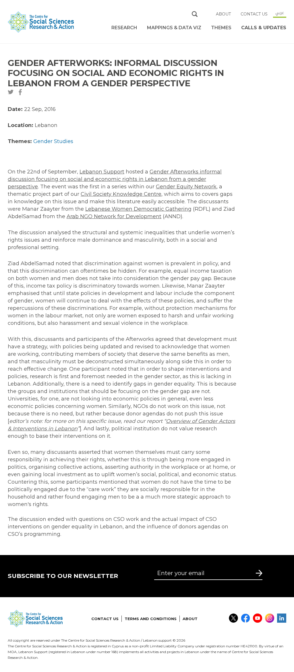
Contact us (254, 14)
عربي (279, 12)
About (223, 14)
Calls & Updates (263, 27)
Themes (221, 27)
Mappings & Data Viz (174, 27)
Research (124, 27)
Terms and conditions (151, 618)
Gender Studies (53, 141)
